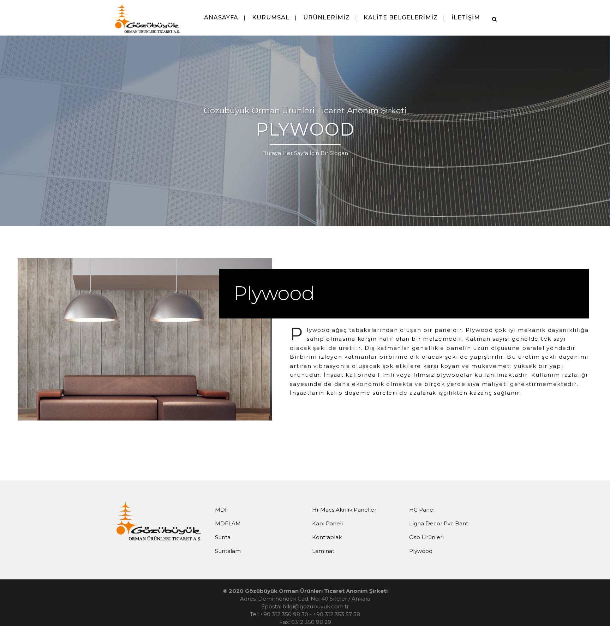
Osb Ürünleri (426, 537)
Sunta (223, 537)
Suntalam (228, 551)
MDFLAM (228, 523)
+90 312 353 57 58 (336, 614)
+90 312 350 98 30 (284, 614)
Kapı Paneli (327, 523)
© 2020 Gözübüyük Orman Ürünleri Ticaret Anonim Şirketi (305, 591)
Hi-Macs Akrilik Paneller (344, 509)
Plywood (420, 551)
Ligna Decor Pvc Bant (438, 523)
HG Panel (422, 509)
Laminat (323, 551)
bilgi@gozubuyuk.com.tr (315, 606)
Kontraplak (327, 537)
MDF (221, 509)
